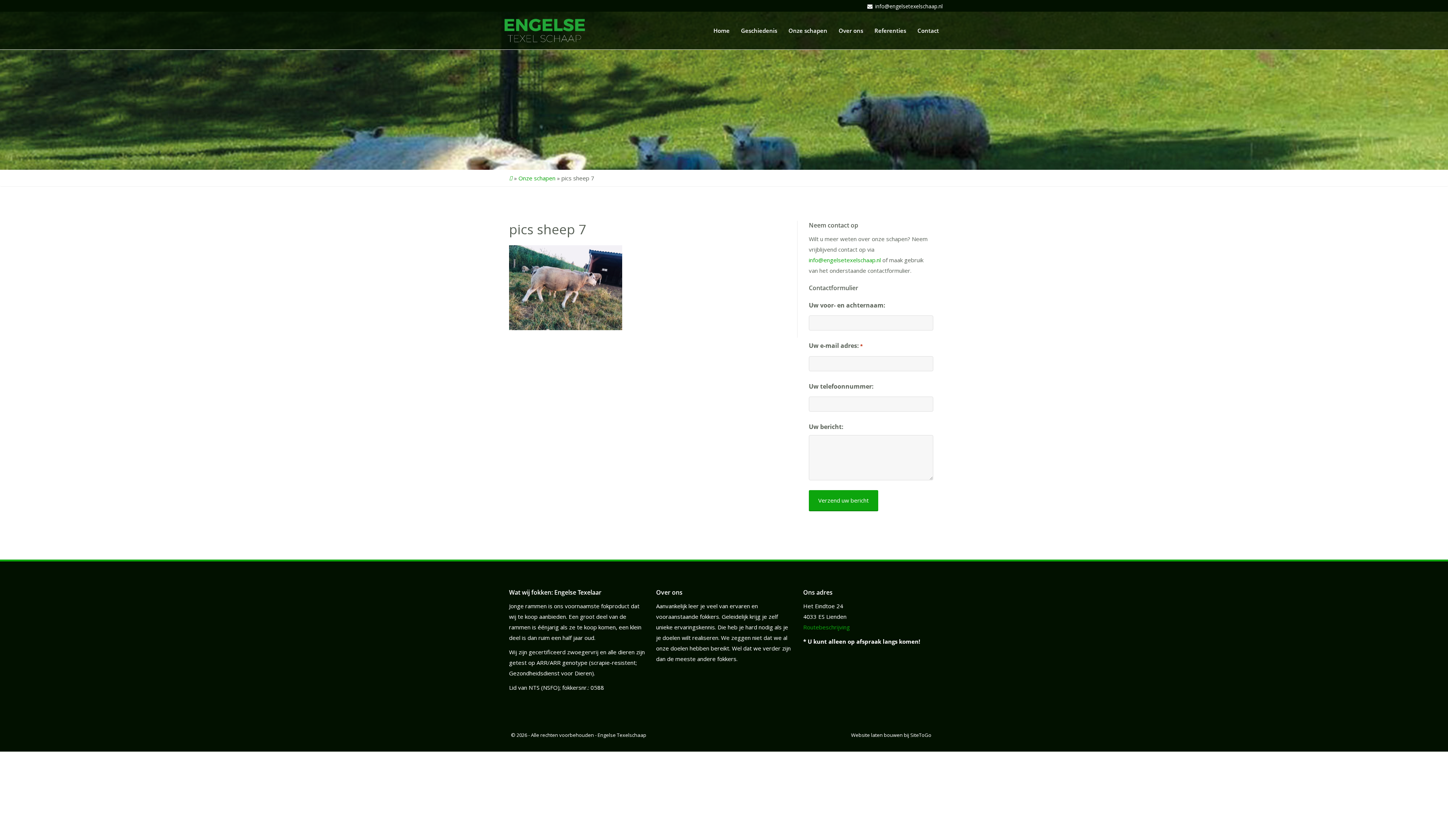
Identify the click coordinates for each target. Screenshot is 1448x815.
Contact (928, 30)
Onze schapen (536, 178)
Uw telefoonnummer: (841, 386)
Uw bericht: (826, 427)
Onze (807, 30)
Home (721, 30)
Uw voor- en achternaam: (847, 305)
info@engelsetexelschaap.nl (909, 6)
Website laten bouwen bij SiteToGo (891, 735)
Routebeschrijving (826, 627)
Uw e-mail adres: (836, 345)
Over (851, 30)
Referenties (890, 30)
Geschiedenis (759, 30)
